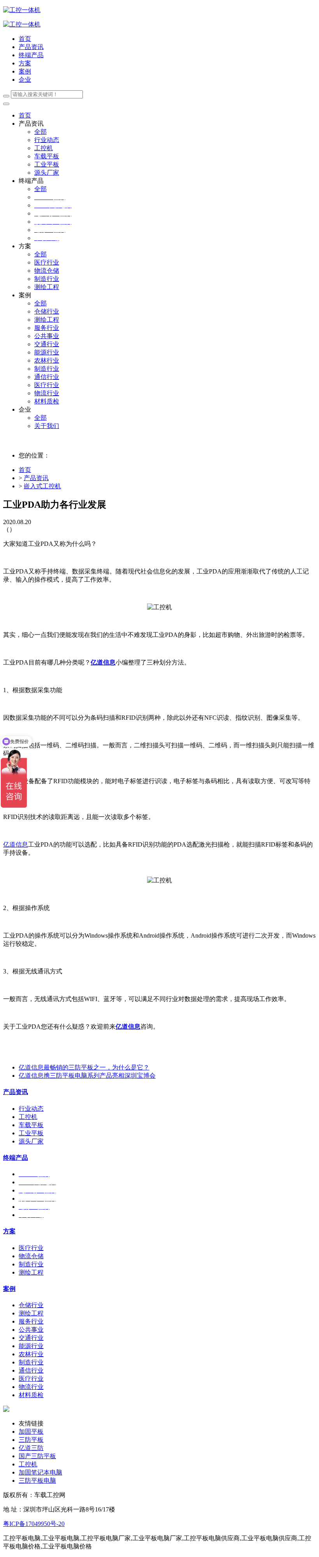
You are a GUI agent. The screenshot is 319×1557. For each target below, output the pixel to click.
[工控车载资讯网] (21, 24)
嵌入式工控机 (42, 486)
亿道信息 (103, 662)
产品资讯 (36, 478)
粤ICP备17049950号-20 (34, 1523)
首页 (25, 38)
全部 (40, 131)
